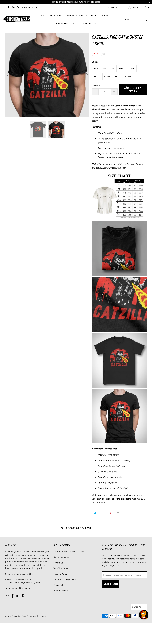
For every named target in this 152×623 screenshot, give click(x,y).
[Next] (86, 75)
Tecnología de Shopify (36, 616)
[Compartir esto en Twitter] (95, 513)
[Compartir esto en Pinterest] (110, 513)
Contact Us (58, 562)
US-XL (121, 68)
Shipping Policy (60, 573)
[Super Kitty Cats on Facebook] (8, 7)
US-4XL (107, 76)
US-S (96, 68)
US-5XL (118, 76)
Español (113, 8)
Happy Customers (61, 557)
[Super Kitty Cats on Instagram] (13, 7)
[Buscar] (145, 19)
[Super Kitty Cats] (16, 19)
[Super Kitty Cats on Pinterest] (18, 7)
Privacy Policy (59, 585)
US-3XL (97, 76)
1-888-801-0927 (29, 7)
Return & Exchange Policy (64, 579)
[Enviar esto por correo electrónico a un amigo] (118, 513)
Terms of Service (60, 590)
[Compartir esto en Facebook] (103, 513)
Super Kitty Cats (19, 616)
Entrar (135, 7)
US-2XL (132, 68)
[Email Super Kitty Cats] (3, 7)
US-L (113, 68)
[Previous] (7, 75)
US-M (104, 68)
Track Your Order (60, 568)
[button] (61, 16)
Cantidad (96, 85)
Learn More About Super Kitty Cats (68, 551)
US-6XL (128, 76)
